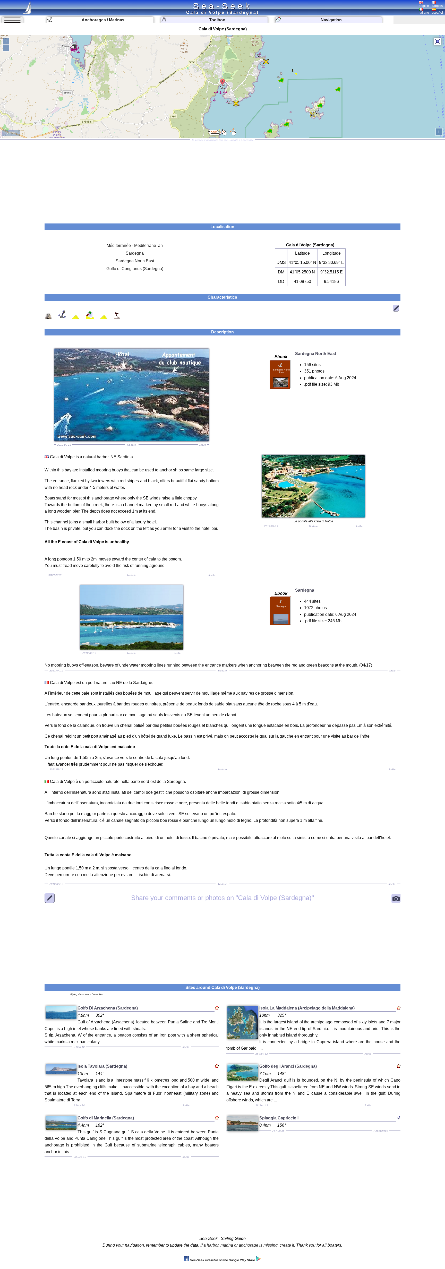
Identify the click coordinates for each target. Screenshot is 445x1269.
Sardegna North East (135, 261)
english (424, 6)
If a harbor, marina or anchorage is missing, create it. (247, 1245)
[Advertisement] (222, 180)
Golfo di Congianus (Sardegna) (134, 268)
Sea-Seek (222, 6)
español (437, 12)
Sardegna (135, 253)
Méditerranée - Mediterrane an (135, 245)
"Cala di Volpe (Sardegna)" (222, 898)
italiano (424, 12)
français (437, 6)
